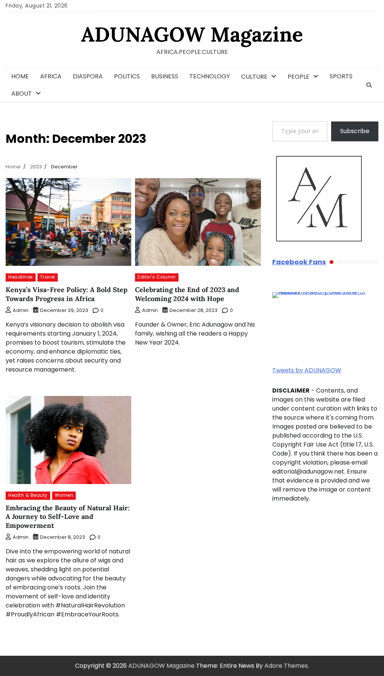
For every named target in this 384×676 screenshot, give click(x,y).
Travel (47, 277)
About (21, 93)
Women (64, 495)
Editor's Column (157, 277)
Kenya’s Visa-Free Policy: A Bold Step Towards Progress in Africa (67, 294)
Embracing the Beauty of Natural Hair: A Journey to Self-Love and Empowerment (68, 517)
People (298, 76)
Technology (209, 76)
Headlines (20, 277)
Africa (51, 76)
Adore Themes (286, 665)
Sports (341, 76)
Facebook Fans (299, 262)
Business (164, 76)
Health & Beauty (28, 495)
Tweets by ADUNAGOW (306, 370)
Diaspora (88, 76)
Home (20, 76)
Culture (254, 76)
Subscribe (354, 131)
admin (20, 310)
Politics (127, 76)
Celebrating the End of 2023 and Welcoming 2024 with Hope (187, 294)
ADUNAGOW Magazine (192, 34)
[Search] (369, 85)
